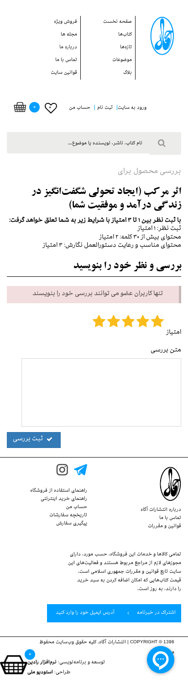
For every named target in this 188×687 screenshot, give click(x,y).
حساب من (76, 507)
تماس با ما (66, 60)
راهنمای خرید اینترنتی (64, 499)
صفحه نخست (117, 22)
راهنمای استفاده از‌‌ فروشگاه (58, 491)
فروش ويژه (65, 22)
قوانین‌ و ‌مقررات (164, 526)
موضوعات (122, 60)
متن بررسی (166, 351)
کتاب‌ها (125, 35)
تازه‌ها (126, 48)
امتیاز (173, 333)
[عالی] (157, 323)
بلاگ (127, 73)
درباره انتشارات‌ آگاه (161, 510)
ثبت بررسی (28, 440)
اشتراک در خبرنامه (156, 613)
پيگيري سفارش (71, 524)
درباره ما (68, 48)
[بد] (99, 323)
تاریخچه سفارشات (68, 516)
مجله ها (69, 35)
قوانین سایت (64, 73)
